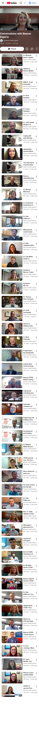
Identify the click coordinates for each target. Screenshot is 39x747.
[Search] (21, 3)
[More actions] (37, 49)
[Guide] (3, 3)
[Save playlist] (27, 49)
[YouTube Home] (11, 3)
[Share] (32, 49)
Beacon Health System (30, 59)
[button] (19, 19)
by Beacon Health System (11, 40)
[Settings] (25, 3)
